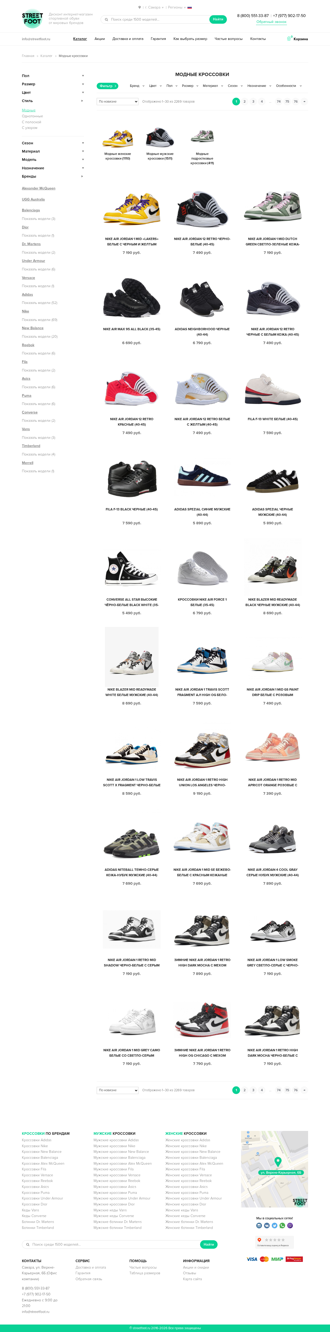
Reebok (28, 345)
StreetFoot (32, 19)
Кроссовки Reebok (37, 1181)
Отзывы (189, 1273)
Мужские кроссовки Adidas (116, 1140)
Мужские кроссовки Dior (114, 1204)
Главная (28, 56)
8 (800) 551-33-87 (253, 15)
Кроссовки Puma (36, 1192)
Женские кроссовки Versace (188, 1175)
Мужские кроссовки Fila (114, 1169)
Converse (30, 412)
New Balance (33, 328)
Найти (218, 19)
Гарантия (158, 39)
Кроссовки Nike (35, 1146)
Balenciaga (31, 210)
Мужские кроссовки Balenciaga (119, 1157)
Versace (28, 278)
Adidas (27, 294)
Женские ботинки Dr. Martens (189, 1222)
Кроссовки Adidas (36, 1140)
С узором (29, 128)
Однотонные (32, 116)
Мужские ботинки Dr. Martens (118, 1222)
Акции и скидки (196, 1267)
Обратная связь (89, 1279)
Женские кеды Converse (185, 1216)
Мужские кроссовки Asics (115, 1187)
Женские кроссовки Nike (186, 1146)
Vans (26, 429)
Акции (100, 39)
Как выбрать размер (190, 39)
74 (278, 102)
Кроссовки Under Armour (42, 1198)
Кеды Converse (34, 1216)
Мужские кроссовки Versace (117, 1175)
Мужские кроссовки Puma (115, 1192)
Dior (25, 227)
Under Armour (33, 261)
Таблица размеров (144, 1273)
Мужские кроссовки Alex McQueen (123, 1163)
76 (296, 102)
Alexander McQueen (38, 188)
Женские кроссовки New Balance (192, 1151)
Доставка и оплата (127, 39)
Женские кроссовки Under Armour (193, 1198)
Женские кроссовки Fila (185, 1169)
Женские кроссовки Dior (185, 1204)
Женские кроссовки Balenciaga (191, 1157)
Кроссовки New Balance (42, 1151)
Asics (26, 378)
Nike (25, 311)
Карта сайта (192, 1279)
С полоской (31, 122)
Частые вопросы (229, 39)
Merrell (27, 463)
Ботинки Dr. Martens (38, 1222)
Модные (29, 110)
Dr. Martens (31, 244)
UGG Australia (33, 199)
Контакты (258, 39)
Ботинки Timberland (38, 1228)
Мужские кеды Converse (114, 1216)
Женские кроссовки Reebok (188, 1181)
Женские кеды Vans (181, 1210)
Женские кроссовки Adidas (187, 1140)
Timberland (31, 446)
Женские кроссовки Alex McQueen (194, 1163)
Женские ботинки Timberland (189, 1228)
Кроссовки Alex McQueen (43, 1163)
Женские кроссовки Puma (186, 1192)
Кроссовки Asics (35, 1187)
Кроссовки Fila (34, 1169)
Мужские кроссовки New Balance (121, 1151)
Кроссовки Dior (34, 1204)
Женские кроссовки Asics (186, 1187)
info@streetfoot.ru (36, 39)
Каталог (80, 39)
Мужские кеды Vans (110, 1210)
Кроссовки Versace (37, 1175)
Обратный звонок (271, 22)
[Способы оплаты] (274, 1261)
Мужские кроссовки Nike (114, 1146)
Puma (26, 395)
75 (287, 102)
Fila (25, 362)
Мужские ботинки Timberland (118, 1228)
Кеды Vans (30, 1210)
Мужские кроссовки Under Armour (122, 1198)
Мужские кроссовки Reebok (117, 1181)
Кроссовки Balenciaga (40, 1157)
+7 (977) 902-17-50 (289, 15)
